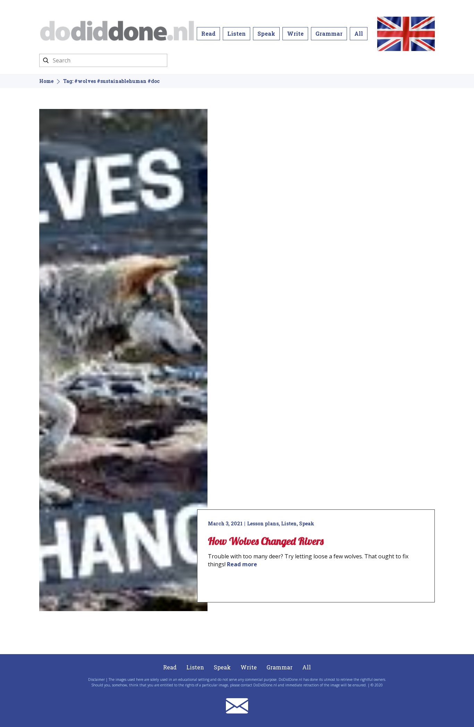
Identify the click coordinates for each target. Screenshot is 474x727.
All (358, 33)
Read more (242, 564)
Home (46, 81)
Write (295, 33)
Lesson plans (263, 523)
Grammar (328, 33)
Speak (266, 33)
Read (208, 33)
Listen (236, 33)
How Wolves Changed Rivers (265, 541)
